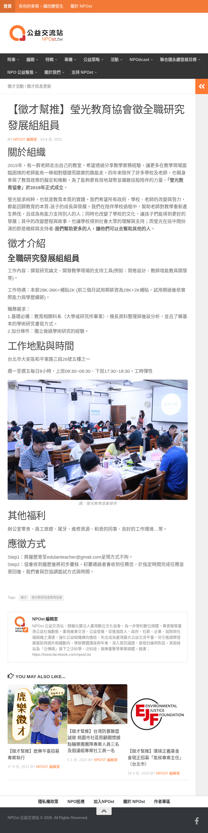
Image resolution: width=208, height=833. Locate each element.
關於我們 (52, 72)
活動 (115, 59)
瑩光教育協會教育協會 (47, 597)
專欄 (68, 59)
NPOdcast (139, 59)
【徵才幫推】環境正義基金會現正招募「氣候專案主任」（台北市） (155, 758)
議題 (30, 59)
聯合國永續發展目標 (178, 59)
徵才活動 (16, 86)
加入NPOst (104, 801)
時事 (11, 59)
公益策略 (91, 59)
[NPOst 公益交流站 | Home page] (37, 33)
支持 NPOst (82, 72)
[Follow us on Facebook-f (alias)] (196, 821)
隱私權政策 (48, 801)
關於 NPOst (81, 6)
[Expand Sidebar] (201, 86)
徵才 (24, 597)
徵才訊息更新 (39, 86)
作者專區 (162, 801)
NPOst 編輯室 (25, 139)
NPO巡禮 (75, 801)
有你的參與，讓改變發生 (41, 6)
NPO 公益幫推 (20, 72)
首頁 (8, 6)
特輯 (49, 59)
